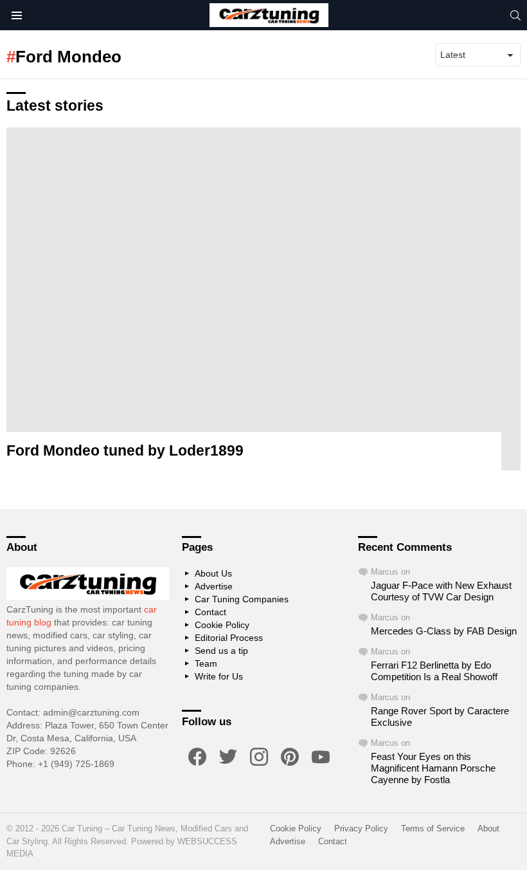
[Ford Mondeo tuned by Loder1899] (263, 298)
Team (206, 663)
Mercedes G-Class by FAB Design (444, 630)
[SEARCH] (515, 15)
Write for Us (219, 676)
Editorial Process (229, 638)
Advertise (214, 586)
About (488, 828)
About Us (213, 573)
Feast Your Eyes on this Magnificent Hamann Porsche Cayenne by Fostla (433, 768)
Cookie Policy (222, 625)
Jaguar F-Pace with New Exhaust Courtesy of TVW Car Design (441, 591)
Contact (210, 612)
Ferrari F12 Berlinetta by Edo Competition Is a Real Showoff (434, 671)
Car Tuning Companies (242, 599)
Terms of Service (433, 828)
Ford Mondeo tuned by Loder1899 (125, 450)
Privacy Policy (361, 828)
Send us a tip (221, 650)
